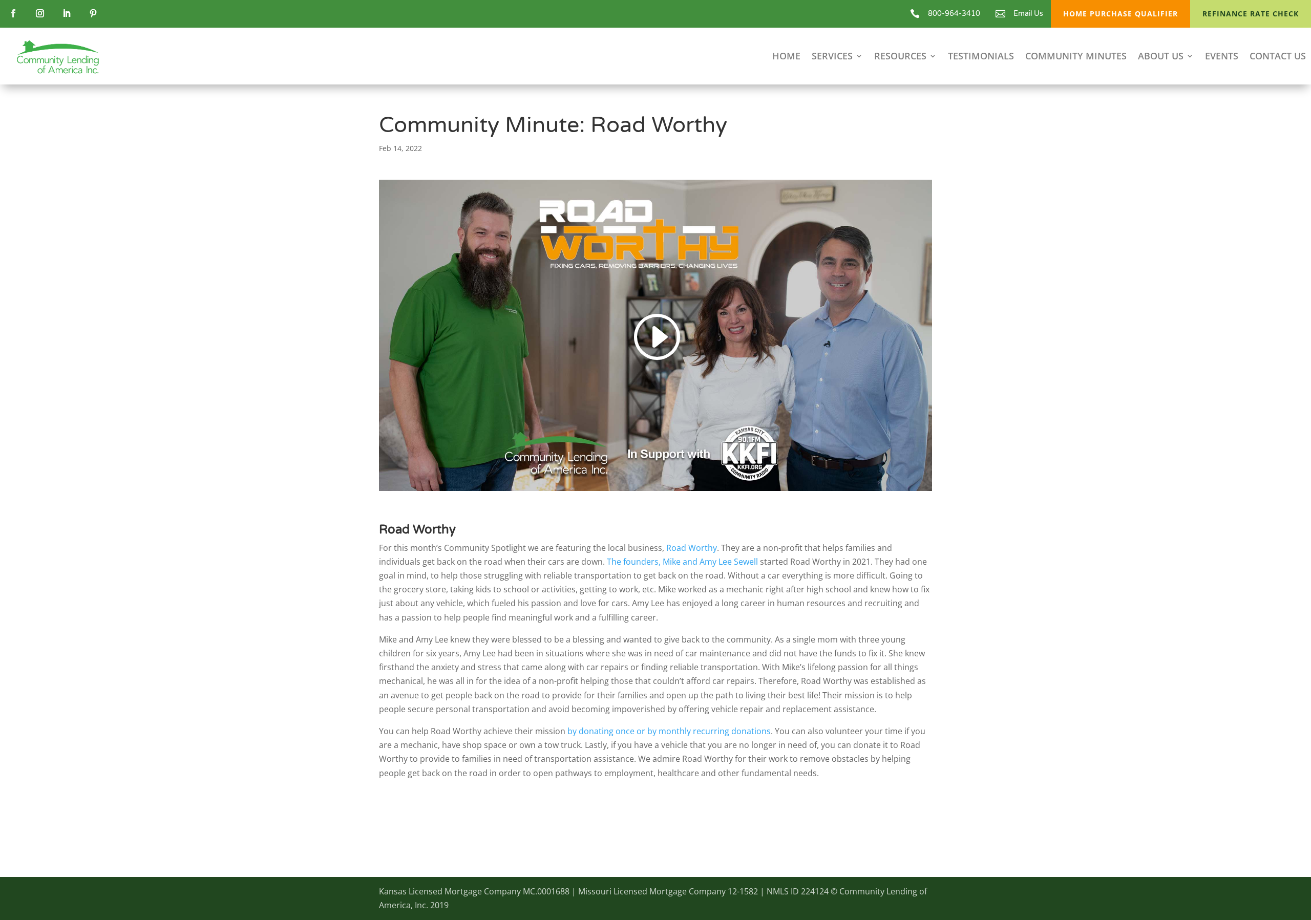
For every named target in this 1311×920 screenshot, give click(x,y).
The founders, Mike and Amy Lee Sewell (682, 561)
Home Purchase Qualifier (1120, 13)
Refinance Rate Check (1250, 13)
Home (786, 57)
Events (1221, 57)
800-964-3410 (954, 13)
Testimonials (981, 57)
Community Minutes (1076, 57)
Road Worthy (691, 547)
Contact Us (1278, 57)
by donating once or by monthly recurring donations (669, 731)
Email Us (1028, 13)
